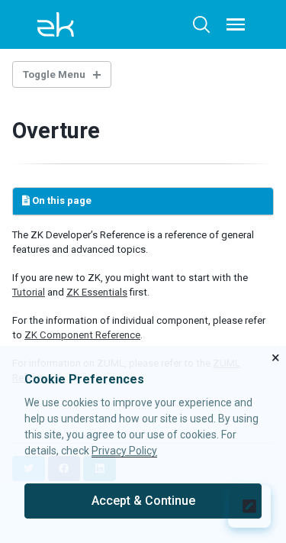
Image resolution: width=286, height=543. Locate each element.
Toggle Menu (54, 74)
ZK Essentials (96, 292)
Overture (56, 131)
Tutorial (28, 292)
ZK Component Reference (82, 335)
